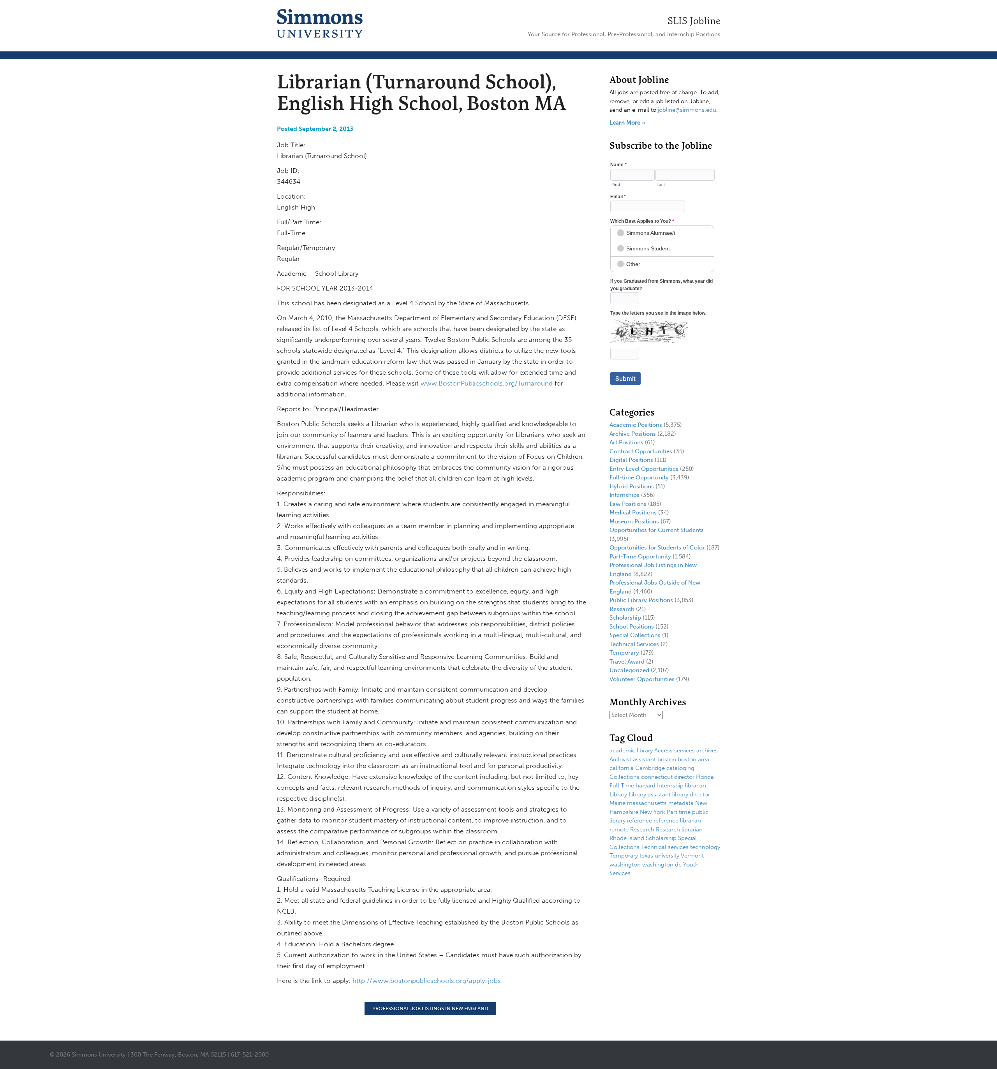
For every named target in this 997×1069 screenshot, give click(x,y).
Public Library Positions (641, 600)
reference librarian (677, 820)
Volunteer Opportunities (642, 679)
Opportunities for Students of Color (657, 547)
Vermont (692, 855)
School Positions (631, 626)
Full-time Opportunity (639, 477)
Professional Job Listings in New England (430, 1008)
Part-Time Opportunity (640, 556)
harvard (645, 785)
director (684, 776)
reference (639, 820)
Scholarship (625, 617)
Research (621, 609)
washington (625, 864)
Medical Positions (633, 512)
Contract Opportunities (640, 451)
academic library (631, 750)
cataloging (680, 767)
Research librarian (679, 829)
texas (646, 855)
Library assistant (650, 794)
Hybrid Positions (631, 486)
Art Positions (626, 442)
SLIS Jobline (694, 20)
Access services (674, 750)
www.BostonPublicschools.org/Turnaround (486, 383)
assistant (644, 759)
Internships (624, 494)
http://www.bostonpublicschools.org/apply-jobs (426, 980)
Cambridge (650, 767)
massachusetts (647, 803)
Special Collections (635, 635)
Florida (705, 776)
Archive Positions (632, 433)
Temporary (624, 652)
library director (691, 794)
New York (652, 811)
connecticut (657, 776)
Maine (617, 803)
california (621, 767)
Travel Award (627, 661)
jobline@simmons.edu (687, 109)
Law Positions (627, 503)
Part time (679, 811)
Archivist (620, 759)
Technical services (665, 847)
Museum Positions (634, 521)
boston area (693, 759)
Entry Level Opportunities (643, 468)
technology (705, 847)
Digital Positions (631, 459)
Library (618, 794)
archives (707, 750)
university (667, 855)
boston (666, 759)
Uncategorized (629, 670)
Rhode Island (626, 838)
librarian (695, 785)
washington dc (662, 864)
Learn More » (627, 122)
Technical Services (634, 644)
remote (619, 829)
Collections (624, 776)
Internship (670, 785)
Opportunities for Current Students (656, 530)
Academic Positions (635, 424)
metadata (681, 803)
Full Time (621, 785)
